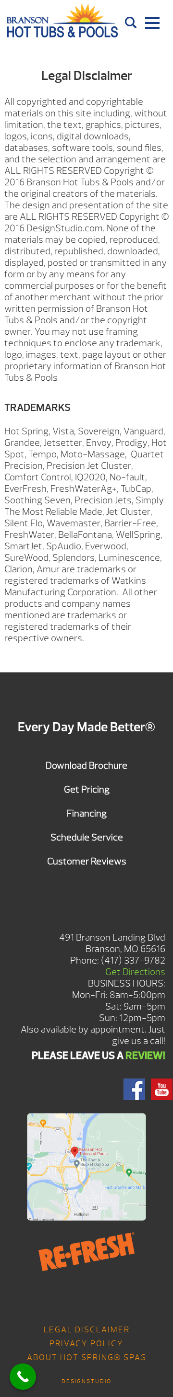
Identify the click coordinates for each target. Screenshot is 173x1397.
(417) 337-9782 (133, 960)
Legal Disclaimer (87, 1330)
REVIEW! (145, 1055)
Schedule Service (86, 837)
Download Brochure (86, 766)
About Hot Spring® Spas (87, 1357)
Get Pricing (87, 789)
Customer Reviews (86, 861)
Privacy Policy (86, 1344)
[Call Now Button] (23, 1376)
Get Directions (135, 972)
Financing (87, 813)
